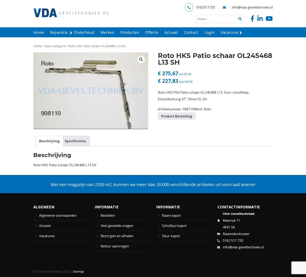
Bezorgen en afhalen (117, 236)
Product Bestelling (176, 116)
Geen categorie (55, 46)
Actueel (45, 225)
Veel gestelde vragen (117, 225)
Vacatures (47, 236)
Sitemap (78, 271)
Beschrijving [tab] (49, 141)
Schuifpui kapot (174, 225)
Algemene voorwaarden (57, 215)
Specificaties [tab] (75, 141)
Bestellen (108, 215)
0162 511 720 (233, 240)
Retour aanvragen (115, 246)
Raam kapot (171, 215)
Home (37, 46)
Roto (207, 109)
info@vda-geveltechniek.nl (252, 7)
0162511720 (205, 7)
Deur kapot (171, 236)
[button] (141, 59)
